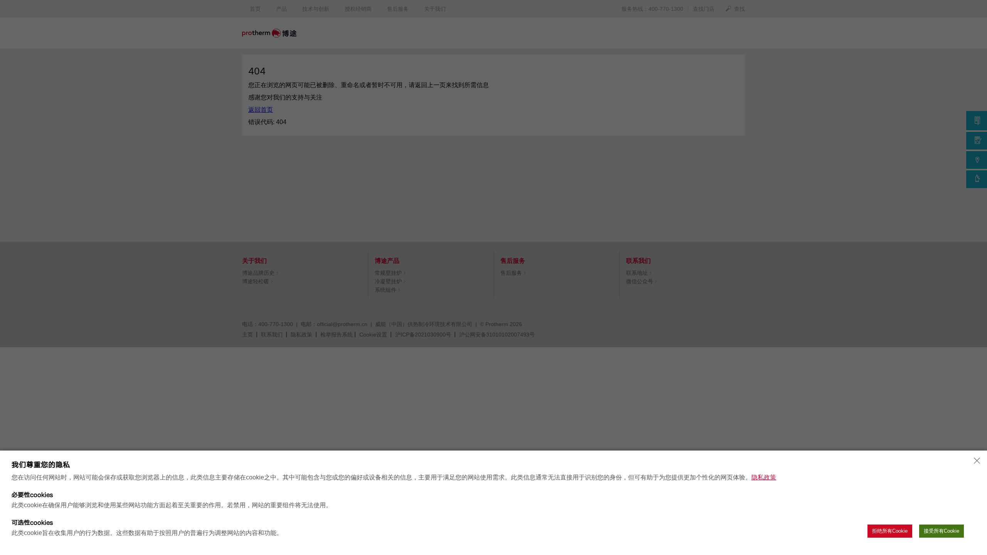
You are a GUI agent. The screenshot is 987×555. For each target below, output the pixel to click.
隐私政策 (763, 477)
